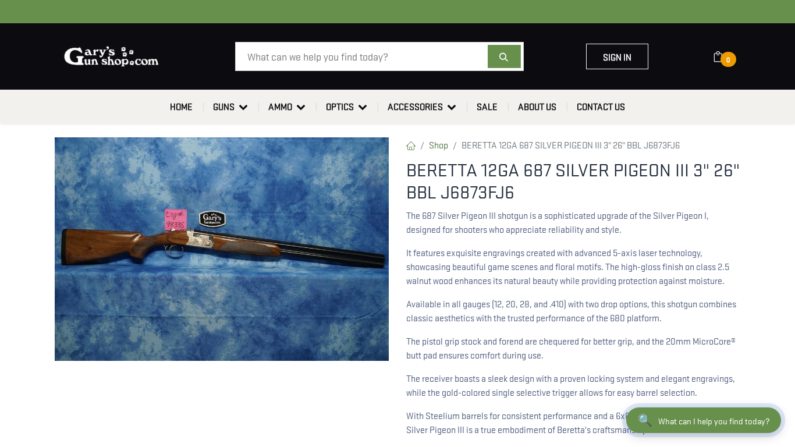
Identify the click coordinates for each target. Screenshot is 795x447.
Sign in (617, 56)
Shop (438, 144)
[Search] (504, 56)
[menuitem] (181, 106)
